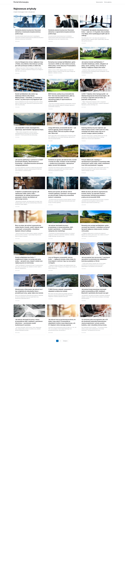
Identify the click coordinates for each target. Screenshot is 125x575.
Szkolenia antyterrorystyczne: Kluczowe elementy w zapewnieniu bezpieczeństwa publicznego (61, 31)
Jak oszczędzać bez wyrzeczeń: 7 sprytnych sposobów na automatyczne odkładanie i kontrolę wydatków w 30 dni (96, 259)
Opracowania (99, 2)
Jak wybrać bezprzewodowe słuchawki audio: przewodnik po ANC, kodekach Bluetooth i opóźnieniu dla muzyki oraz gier (95, 291)
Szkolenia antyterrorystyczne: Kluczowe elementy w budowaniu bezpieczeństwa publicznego (28, 31)
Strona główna (107, 2)
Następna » (65, 340)
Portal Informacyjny (21, 2)
